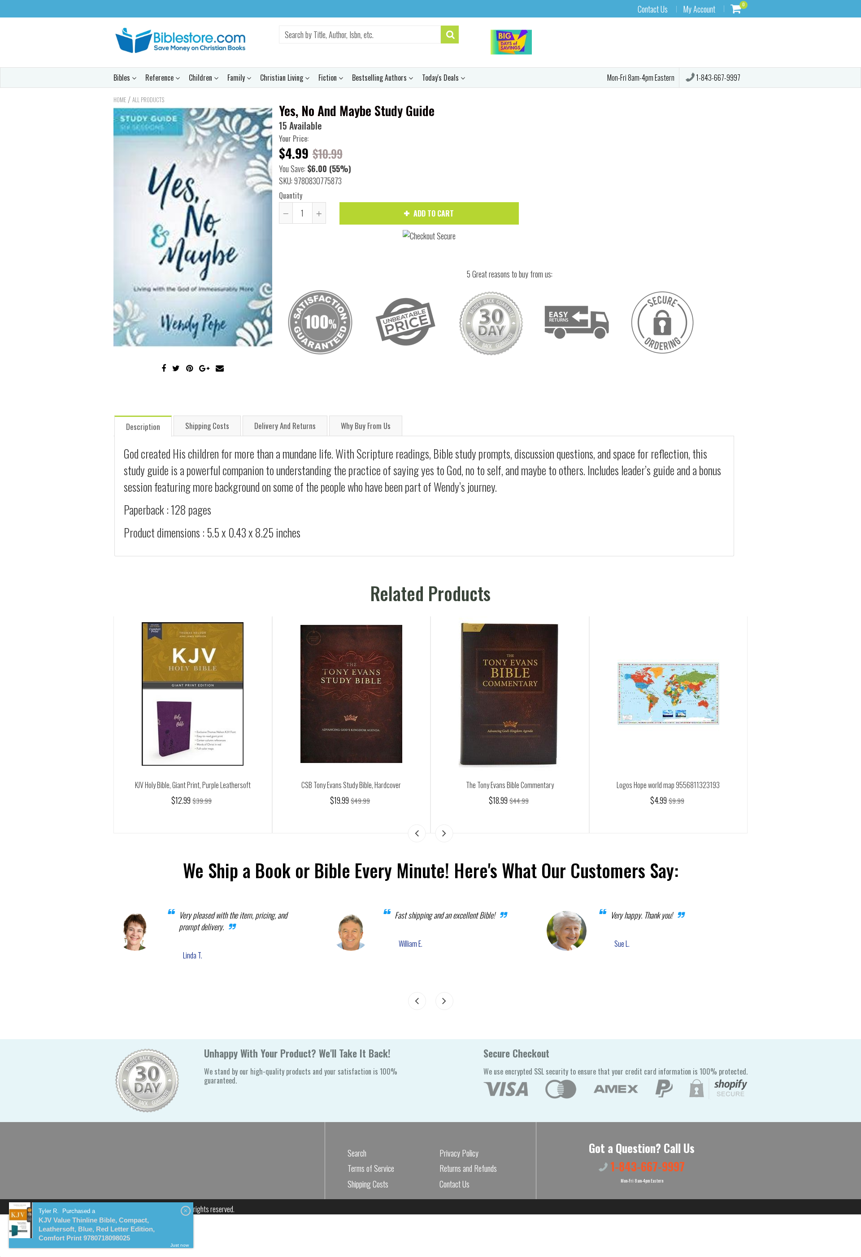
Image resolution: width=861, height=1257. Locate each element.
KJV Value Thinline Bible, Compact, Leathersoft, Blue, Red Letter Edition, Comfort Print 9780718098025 (97, 1229)
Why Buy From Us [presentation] (366, 425)
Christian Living (282, 77)
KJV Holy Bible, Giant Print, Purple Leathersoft (193, 785)
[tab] (143, 426)
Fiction (328, 77)
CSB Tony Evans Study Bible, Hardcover (351, 785)
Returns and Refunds (468, 1168)
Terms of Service (371, 1168)
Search (357, 1153)
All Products (148, 99)
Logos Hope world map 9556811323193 (668, 785)
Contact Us (653, 9)
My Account (699, 9)
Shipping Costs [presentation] (207, 425)
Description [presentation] (143, 426)
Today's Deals (441, 77)
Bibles (122, 77)
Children (201, 77)
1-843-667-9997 (717, 77)
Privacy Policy (458, 1153)
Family (237, 77)
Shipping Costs (368, 1184)
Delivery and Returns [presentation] (285, 425)
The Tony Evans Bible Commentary (510, 785)
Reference (160, 77)
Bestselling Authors (380, 77)
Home (119, 99)
